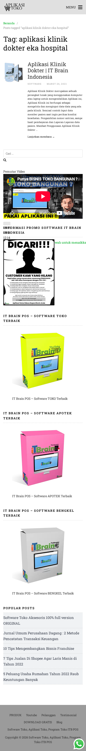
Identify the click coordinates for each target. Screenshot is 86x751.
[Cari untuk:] (43, 153)
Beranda (9, 23)
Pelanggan (48, 715)
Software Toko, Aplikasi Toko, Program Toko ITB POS (43, 729)
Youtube (31, 715)
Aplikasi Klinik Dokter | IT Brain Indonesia (48, 70)
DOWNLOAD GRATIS (38, 722)
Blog (59, 722)
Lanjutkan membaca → (41, 136)
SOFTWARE (34, 83)
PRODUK (15, 715)
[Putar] (6, 223)
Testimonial (68, 715)
